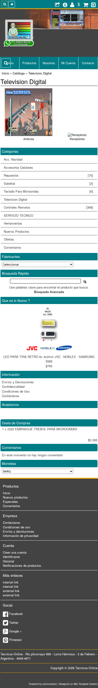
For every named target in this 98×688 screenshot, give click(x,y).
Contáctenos (10, 396)
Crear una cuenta (14, 552)
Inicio (6, 493)
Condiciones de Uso (15, 391)
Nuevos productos (15, 497)
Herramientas (13, 223)
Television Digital (14, 199)
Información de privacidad (20, 535)
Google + (15, 631)
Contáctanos (11, 522)
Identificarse (11, 556)
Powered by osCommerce (43, 684)
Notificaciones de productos (22, 565)
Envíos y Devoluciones (18, 382)
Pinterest (15, 639)
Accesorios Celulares (18, 167)
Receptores (77, 139)
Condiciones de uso (16, 527)
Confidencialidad (13, 386)
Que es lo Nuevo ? (16, 300)
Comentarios (12, 247)
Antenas (28, 139)
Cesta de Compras (16, 422)
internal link (11, 582)
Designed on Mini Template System (78, 684)
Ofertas (9, 239)
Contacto (88, 63)
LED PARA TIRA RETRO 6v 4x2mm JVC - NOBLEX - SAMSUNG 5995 (48, 359)
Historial (8, 561)
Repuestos (47, 175)
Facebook (16, 613)
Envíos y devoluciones (18, 531)
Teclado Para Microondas (48, 191)
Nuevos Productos (16, 231)
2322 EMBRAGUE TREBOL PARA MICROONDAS (42, 429)
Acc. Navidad (13, 159)
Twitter (13, 622)
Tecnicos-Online (86, 668)
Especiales (10, 501)
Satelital (48, 183)
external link (11, 590)
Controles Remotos (47, 207)
